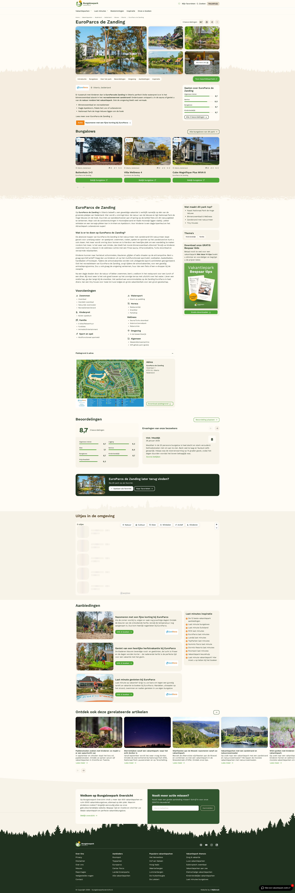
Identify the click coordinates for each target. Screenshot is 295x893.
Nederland (98, 17)
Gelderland (108, 17)
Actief (180, 525)
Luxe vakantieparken (195, 861)
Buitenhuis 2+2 (84, 172)
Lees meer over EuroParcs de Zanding (93, 116)
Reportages (81, 872)
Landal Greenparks (120, 872)
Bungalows (93, 79)
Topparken (117, 861)
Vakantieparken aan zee (197, 868)
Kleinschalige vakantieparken (199, 872)
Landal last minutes (197, 638)
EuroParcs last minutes (198, 634)
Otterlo (123, 17)
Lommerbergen (156, 872)
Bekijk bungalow (97, 180)
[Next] (217, 428)
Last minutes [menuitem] (100, 11)
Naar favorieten (143, 488)
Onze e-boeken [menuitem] (144, 11)
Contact (79, 879)
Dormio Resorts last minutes (201, 647)
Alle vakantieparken (121, 876)
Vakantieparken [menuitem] (83, 11)
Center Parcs (118, 868)
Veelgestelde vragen (84, 876)
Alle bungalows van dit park (202, 132)
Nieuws (79, 868)
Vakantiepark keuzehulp (199, 654)
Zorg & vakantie (193, 857)
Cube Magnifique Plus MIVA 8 (189, 172)
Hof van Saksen (156, 861)
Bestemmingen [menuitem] (117, 11)
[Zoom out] (216, 527)
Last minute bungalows (198, 624)
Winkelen (167, 525)
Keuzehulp (213, 4)
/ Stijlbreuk (214, 890)
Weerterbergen (156, 868)
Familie (201, 237)
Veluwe (116, 17)
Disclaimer (80, 861)
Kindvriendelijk (191, 237)
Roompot (116, 857)
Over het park (105, 79)
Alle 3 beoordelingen (195, 117)
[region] (169, 558)
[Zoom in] (216, 524)
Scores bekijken (153, 457)
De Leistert (154, 879)
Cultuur (141, 525)
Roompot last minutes (198, 651)
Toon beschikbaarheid (205, 79)
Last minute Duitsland (198, 628)
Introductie (82, 79)
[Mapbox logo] (125, 593)
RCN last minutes (196, 631)
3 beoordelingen (192, 22)
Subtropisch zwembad (196, 865)
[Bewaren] (217, 22)
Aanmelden (208, 808)
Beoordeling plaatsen (205, 420)
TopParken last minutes (198, 641)
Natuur (128, 525)
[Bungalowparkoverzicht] (87, 3)
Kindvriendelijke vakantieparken (200, 876)
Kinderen (194, 525)
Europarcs (117, 865)
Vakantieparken (87, 17)
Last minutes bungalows (197, 879)
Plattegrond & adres (85, 353)
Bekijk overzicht (87, 815)
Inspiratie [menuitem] (131, 11)
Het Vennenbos (156, 857)
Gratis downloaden (199, 312)
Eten (154, 525)
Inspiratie (156, 79)
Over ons (80, 865)
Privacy (79, 857)
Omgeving (132, 79)
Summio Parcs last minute (200, 644)
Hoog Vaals (154, 865)
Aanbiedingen (144, 79)
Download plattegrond (158, 404)
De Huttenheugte (157, 876)
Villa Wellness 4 (133, 172)
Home (78, 17)
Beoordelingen (119, 79)
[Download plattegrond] (110, 383)
